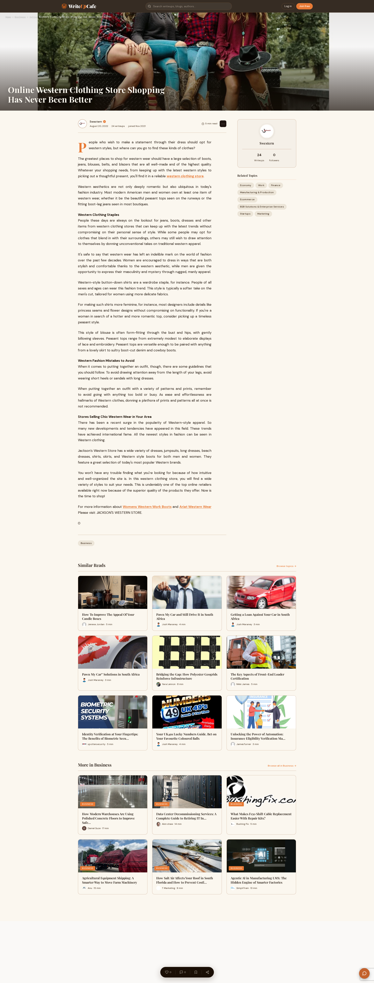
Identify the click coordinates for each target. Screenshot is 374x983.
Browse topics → (286, 566)
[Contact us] (364, 973)
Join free (304, 6)
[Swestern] (82, 123)
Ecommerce (247, 199)
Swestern (96, 121)
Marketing (263, 213)
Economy (245, 185)
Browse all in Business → (282, 765)
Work (261, 185)
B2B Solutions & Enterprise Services (262, 206)
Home (8, 17)
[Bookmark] (196, 972)
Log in (288, 6)
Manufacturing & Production (257, 192)
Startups (245, 213)
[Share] (207, 972)
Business (20, 17)
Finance (275, 185)
